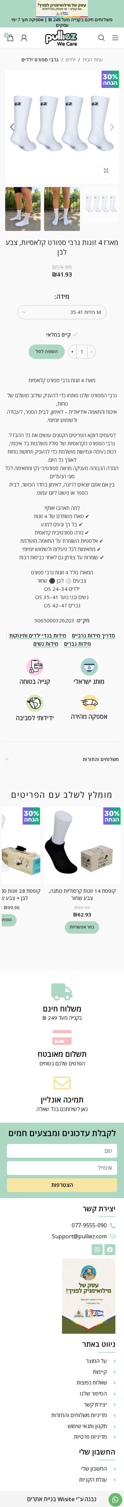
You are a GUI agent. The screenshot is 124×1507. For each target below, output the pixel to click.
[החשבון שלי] (24, 38)
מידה (63, 296)
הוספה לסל (46, 351)
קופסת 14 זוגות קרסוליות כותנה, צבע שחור (82, 894)
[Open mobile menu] (115, 38)
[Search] (101, 38)
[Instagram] (97, 1249)
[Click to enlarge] (106, 171)
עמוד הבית (93, 59)
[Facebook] (109, 1249)
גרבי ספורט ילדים (40, 59)
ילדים (70, 59)
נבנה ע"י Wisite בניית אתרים (61, 1499)
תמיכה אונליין (62, 1099)
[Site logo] (62, 37)
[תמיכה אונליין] (62, 1082)
